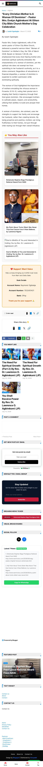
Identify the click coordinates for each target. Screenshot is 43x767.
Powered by (17, 468)
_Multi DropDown (7, 738)
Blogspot (16, 757)
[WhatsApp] (24, 338)
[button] (3, 3)
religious (10, 10)
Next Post (36, 436)
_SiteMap (5, 746)
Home (4, 10)
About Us (20, 754)
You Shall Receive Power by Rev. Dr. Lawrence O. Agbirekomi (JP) (11, 402)
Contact (4, 698)
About (4, 696)
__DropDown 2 (6, 742)
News (16, 764)
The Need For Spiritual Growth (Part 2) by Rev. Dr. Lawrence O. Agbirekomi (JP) (11, 369)
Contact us (5, 694)
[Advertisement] (21, 614)
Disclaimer (5, 726)
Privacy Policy (6, 725)
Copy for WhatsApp (21, 582)
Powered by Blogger (11, 640)
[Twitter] (19, 338)
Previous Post (7, 436)
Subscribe (21, 462)
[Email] (28, 338)
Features (5, 736)
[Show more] (32, 338)
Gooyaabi (33, 757)
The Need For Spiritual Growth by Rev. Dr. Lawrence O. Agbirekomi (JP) (31, 369)
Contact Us (5, 709)
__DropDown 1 (6, 740)
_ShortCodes (6, 744)
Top (38, 765)
